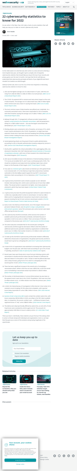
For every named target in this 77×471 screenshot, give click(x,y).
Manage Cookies (44, 459)
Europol (20, 211)
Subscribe (19, 361)
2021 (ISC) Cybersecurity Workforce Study (36, 221)
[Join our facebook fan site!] (54, 455)
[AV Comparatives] (64, 24)
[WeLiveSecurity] (14, 2)
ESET (41, 455)
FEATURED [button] (51, 7)
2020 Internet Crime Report (41, 302)
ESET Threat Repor (34, 165)
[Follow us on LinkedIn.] (68, 455)
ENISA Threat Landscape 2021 (27, 263)
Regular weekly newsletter (22, 356)
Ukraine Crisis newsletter (22, 353)
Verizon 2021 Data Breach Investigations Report (22, 145)
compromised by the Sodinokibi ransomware (23, 121)
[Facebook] (55, 43)
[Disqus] (26, 425)
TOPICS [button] (58, 7)
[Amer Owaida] (4, 31)
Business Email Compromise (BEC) (15, 296)
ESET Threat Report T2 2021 (22, 125)
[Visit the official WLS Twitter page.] (64, 455)
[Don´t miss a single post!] (73, 455)
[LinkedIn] (60, 43)
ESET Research (21, 155)
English (67, 2)
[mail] (68, 43)
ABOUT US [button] (66, 7)
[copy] (73, 43)
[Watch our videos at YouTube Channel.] (59, 455)
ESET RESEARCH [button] (30, 7)
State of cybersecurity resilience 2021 (30, 251)
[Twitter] (64, 43)
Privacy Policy (44, 457)
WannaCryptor (17, 169)
